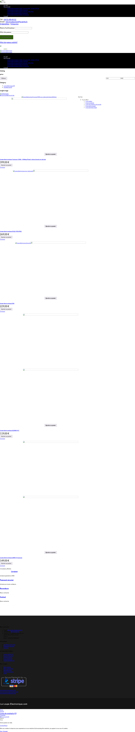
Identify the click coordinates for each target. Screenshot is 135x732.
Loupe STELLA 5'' (9, 656)
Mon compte (7, 667)
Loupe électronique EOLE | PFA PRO (11, 231)
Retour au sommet (4, 716)
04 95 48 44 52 (10, 19)
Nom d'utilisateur (7, 28)
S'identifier (2, 715)
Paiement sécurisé (7, 580)
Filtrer (3, 78)
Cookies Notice (3, 725)
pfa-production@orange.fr (17, 21)
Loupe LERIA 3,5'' (9, 654)
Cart (2, 711)
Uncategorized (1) (8, 87)
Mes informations (9, 672)
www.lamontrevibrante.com (8, 693)
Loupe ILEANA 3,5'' (9, 660)
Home (1, 710)
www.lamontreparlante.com (8, 690)
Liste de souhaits (8, 713)
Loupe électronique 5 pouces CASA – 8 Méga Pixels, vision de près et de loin (23, 159)
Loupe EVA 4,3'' (8, 659)
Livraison (14, 571)
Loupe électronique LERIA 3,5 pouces (11, 557)
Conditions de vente (9, 644)
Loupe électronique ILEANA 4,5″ (9, 430)
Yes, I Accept (4, 731)
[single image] (67, 94)
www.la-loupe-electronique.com (9, 692)
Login (5, 673)
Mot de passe (5, 32)
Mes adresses (8, 670)
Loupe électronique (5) (9, 86)
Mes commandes (8, 668)
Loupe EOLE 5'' (8, 657)
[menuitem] (5, 5)
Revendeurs (4, 588)
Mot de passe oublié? (8, 42)
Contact (3, 597)
